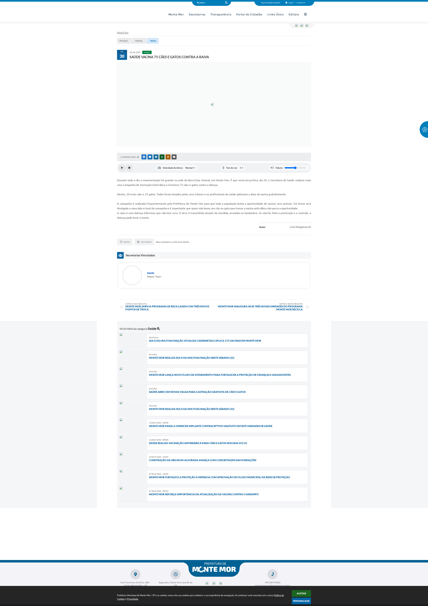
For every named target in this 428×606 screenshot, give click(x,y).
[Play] (122, 167)
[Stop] (129, 167)
